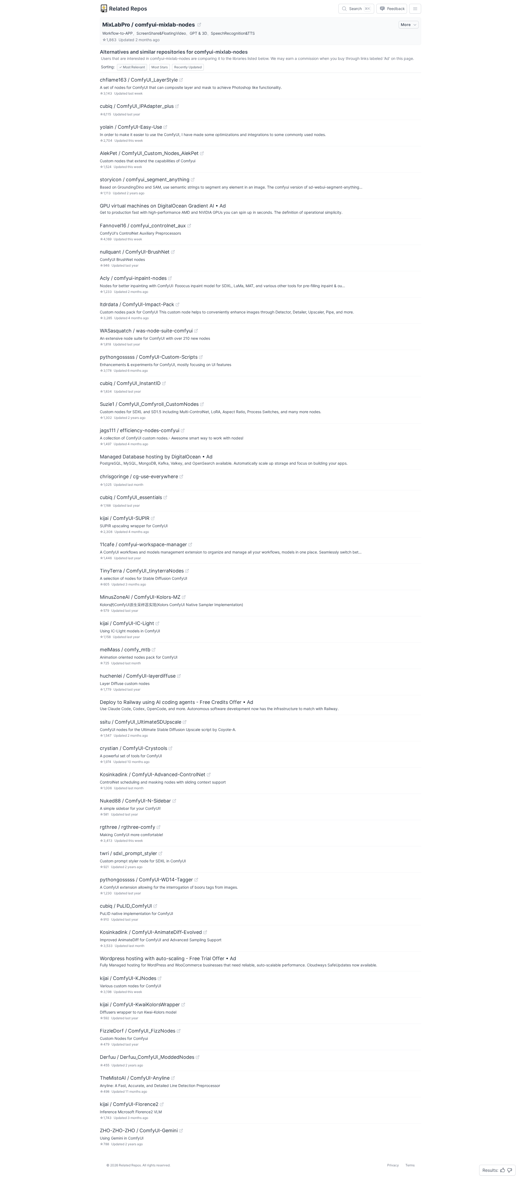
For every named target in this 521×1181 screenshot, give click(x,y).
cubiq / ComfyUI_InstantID (130, 383)
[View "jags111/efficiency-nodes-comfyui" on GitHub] (182, 430)
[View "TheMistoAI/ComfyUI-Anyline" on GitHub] (173, 1078)
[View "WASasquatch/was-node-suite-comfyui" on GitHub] (196, 331)
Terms (410, 1165)
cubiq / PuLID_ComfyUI (126, 906)
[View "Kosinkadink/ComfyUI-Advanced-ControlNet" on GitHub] (209, 774)
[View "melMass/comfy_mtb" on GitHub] (153, 650)
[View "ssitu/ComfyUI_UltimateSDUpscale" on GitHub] (184, 722)
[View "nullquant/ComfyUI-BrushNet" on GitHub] (173, 252)
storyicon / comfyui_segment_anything (144, 179)
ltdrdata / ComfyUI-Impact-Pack (137, 304)
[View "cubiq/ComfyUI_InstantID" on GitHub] (164, 383)
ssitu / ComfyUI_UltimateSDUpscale (140, 722)
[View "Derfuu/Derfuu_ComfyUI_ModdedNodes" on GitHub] (197, 1057)
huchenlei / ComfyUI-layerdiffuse (138, 676)
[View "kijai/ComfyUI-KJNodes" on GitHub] (159, 978)
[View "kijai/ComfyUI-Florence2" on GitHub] (162, 1104)
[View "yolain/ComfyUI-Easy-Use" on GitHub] (165, 127)
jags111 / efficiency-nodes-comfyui (139, 430)
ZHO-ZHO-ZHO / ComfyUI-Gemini (139, 1130)
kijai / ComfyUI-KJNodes (128, 978)
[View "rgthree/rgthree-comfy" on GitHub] (158, 827)
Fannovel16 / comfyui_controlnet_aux (143, 225)
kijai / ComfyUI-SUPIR (125, 518)
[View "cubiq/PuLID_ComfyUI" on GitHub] (155, 906)
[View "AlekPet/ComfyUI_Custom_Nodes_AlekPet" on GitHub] (202, 153)
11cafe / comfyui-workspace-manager (143, 544)
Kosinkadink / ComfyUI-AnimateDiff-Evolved (151, 932)
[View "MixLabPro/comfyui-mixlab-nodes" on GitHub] (199, 24)
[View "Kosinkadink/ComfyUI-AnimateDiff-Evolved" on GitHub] (205, 932)
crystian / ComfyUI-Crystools (133, 748)
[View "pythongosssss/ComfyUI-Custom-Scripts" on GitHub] (201, 357)
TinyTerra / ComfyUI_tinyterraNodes (142, 571)
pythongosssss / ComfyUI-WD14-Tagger (146, 879)
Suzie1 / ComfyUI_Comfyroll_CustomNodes (149, 404)
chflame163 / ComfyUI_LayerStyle (139, 80)
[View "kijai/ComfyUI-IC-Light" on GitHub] (157, 623)
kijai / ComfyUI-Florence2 (129, 1104)
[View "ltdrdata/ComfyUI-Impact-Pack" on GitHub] (177, 304)
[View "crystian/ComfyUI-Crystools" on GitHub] (170, 748)
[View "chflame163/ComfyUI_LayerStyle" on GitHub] (181, 80)
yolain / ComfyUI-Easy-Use (131, 127)
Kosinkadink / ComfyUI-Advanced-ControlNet (152, 774)
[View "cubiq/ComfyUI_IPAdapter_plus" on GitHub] (177, 106)
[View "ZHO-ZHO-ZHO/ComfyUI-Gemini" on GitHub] (181, 1130)
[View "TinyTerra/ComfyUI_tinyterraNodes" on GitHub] (187, 571)
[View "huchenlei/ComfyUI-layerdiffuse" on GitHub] (179, 676)
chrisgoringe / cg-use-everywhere (139, 476)
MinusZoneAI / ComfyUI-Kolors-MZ (140, 597)
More (406, 24)
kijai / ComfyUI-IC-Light (127, 623)
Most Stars (159, 67)
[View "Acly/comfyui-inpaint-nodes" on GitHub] (170, 278)
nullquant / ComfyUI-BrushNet (135, 252)
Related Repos (128, 8)
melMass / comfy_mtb (125, 649)
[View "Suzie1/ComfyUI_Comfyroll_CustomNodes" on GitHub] (202, 404)
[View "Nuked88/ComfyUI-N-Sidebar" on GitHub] (174, 801)
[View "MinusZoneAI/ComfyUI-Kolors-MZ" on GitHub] (184, 597)
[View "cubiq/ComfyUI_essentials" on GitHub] (165, 497)
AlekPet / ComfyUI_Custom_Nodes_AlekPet (149, 153)
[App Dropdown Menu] (415, 9)
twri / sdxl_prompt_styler (128, 853)
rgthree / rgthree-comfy (127, 827)
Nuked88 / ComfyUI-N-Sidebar (135, 801)
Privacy (393, 1165)
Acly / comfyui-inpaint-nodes (133, 278)
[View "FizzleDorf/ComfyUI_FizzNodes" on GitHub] (178, 1031)
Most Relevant (132, 67)
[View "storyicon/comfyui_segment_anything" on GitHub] (192, 179)
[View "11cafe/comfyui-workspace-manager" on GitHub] (190, 544)
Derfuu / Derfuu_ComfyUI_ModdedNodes (147, 1057)
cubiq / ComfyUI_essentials (131, 497)
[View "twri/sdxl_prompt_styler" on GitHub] (160, 853)
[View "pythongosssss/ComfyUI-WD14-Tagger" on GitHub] (196, 880)
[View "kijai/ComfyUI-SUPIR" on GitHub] (153, 518)
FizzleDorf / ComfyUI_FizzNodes (137, 1031)
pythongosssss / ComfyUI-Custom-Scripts (149, 357)
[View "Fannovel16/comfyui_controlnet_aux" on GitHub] (189, 226)
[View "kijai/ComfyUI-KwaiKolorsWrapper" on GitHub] (183, 1004)
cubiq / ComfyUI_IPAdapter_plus (137, 106)
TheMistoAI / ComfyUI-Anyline (135, 1078)
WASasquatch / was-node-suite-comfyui (146, 331)
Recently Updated (188, 67)
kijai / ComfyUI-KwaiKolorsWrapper (140, 1004)
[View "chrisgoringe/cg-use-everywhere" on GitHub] (181, 476)
